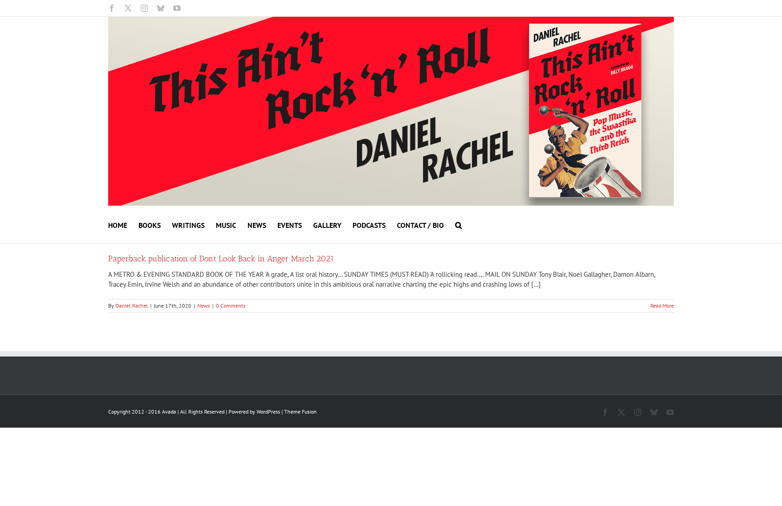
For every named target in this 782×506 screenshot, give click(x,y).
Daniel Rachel (131, 305)
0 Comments (230, 305)
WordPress (268, 411)
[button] (458, 224)
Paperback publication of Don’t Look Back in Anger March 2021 (221, 259)
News (203, 305)
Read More (662, 305)
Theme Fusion (300, 411)
